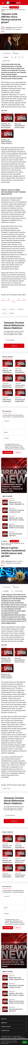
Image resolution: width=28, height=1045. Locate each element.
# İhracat (20, 309)
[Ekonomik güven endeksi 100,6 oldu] (20, 395)
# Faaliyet (12, 309)
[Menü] (2, 3)
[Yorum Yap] (15, 57)
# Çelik (4, 309)
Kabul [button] (24, 1042)
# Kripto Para (6, 788)
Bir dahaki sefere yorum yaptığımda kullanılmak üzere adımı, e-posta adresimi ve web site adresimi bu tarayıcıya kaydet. (15, 446)
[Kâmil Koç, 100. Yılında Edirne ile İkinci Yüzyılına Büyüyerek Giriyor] (7, 121)
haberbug (8, 27)
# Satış (4, 313)
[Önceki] (2, 475)
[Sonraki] (26, 475)
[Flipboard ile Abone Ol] (16, 53)
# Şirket (11, 313)
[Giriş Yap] (5, 7)
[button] (2, 7)
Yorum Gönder (8, 452)
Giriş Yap (18, 452)
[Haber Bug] (13, 3)
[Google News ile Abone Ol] (6, 53)
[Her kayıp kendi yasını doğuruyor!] (14, 534)
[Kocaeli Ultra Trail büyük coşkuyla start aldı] (14, 510)
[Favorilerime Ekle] (12, 57)
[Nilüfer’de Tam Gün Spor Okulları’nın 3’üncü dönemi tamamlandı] (14, 526)
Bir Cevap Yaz (6, 411)
